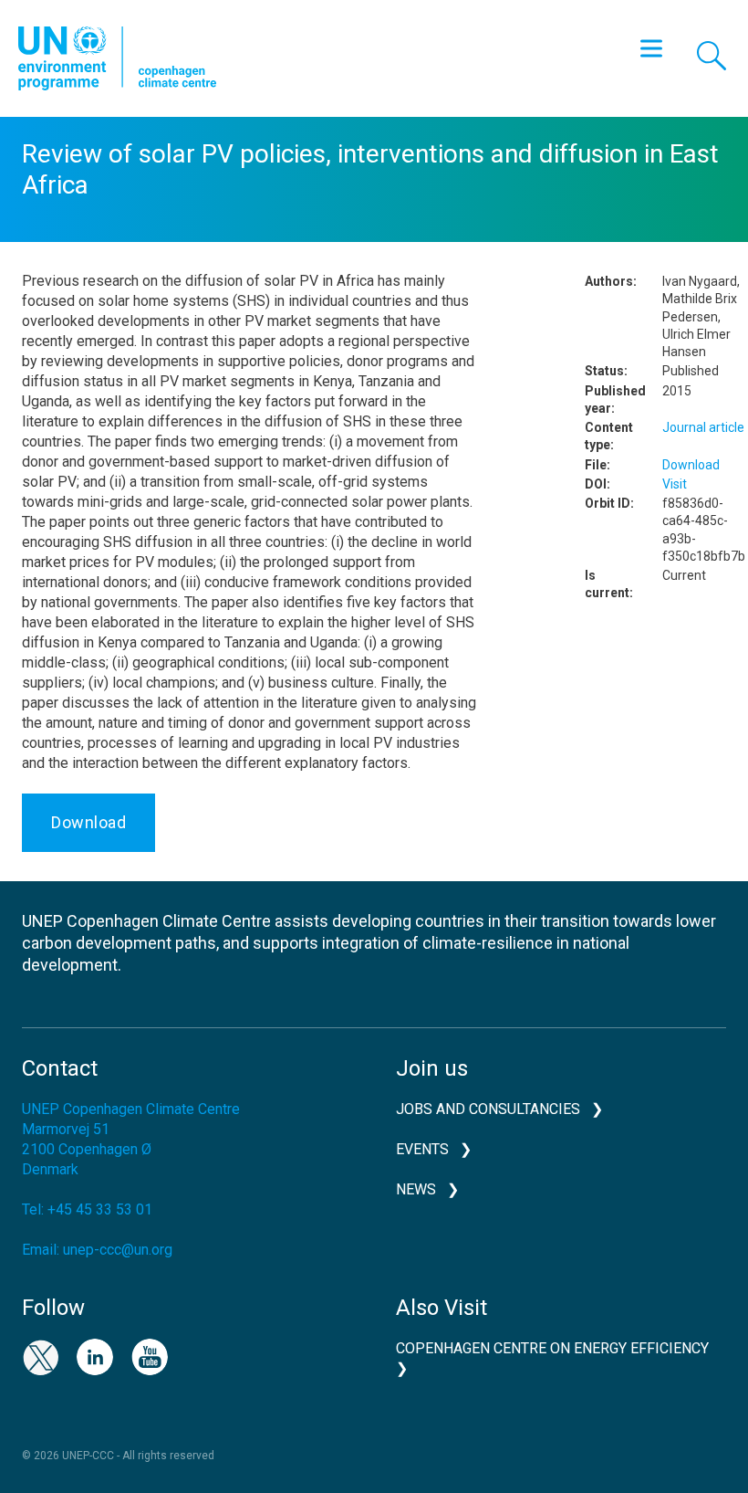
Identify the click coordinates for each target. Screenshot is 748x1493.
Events (422, 1149)
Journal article (703, 427)
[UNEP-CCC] (117, 58)
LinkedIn (95, 1357)
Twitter (40, 1357)
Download (88, 822)
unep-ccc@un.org (117, 1249)
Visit (674, 484)
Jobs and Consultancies (488, 1109)
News (416, 1189)
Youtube (149, 1357)
